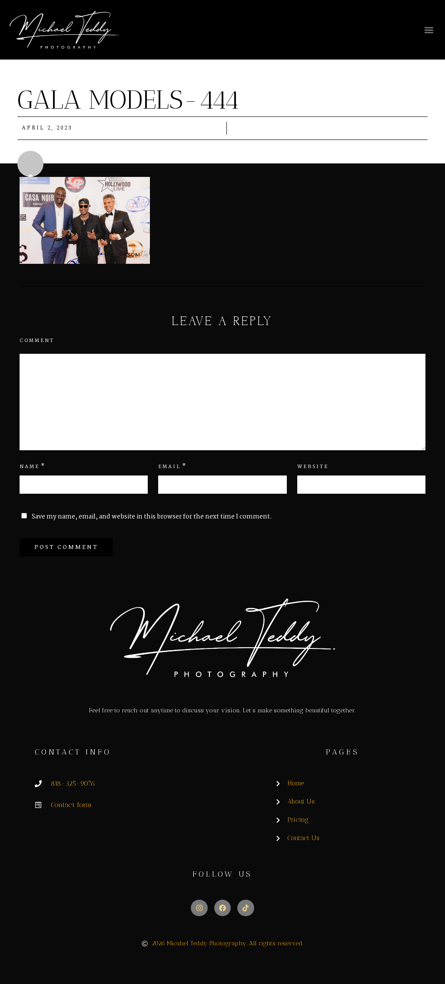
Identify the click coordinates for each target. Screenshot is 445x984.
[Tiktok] (245, 908)
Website (313, 467)
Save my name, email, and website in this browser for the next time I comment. (152, 517)
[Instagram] (199, 908)
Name (30, 467)
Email (169, 467)
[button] (429, 30)
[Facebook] (222, 908)
